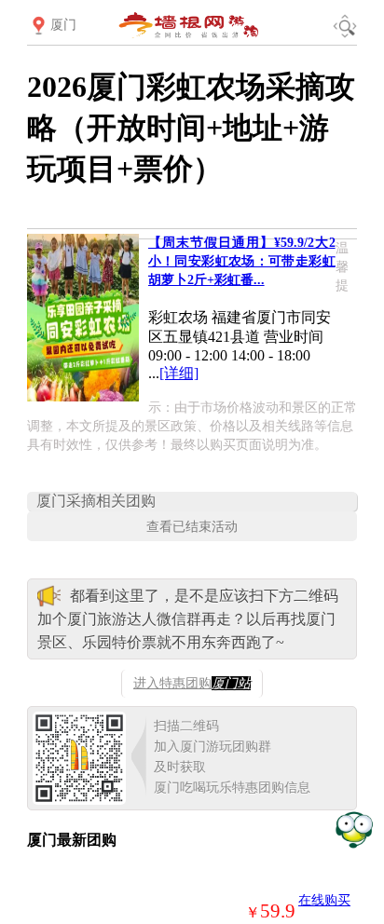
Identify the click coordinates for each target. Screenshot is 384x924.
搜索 (345, 26)
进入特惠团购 (192, 683)
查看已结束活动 (192, 526)
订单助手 (354, 828)
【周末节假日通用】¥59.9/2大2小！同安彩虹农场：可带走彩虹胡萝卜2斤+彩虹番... (242, 261)
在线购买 (324, 900)
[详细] (179, 373)
